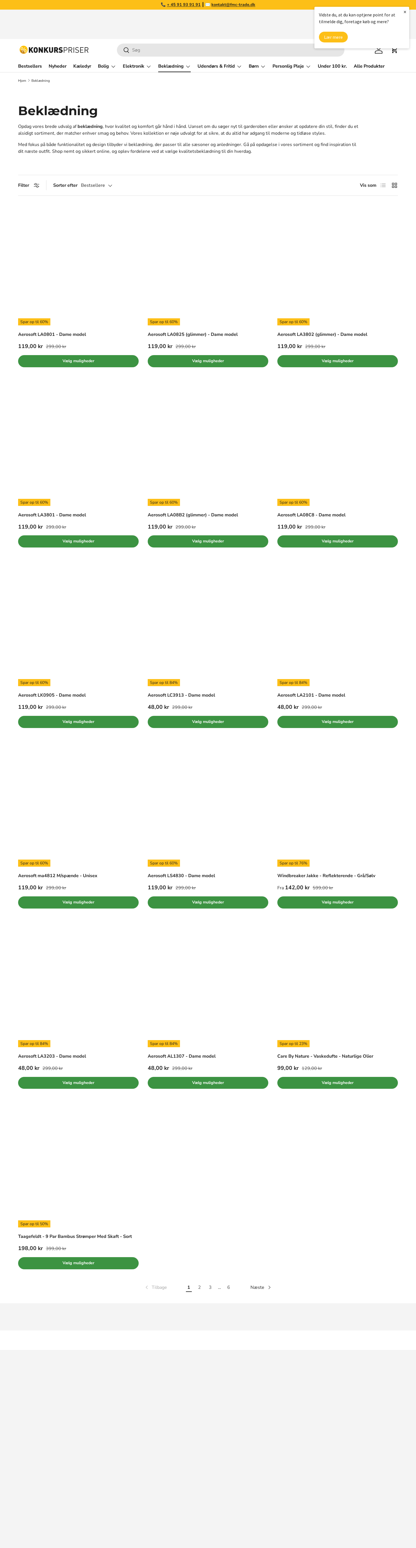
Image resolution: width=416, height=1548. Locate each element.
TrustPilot (221, 1407)
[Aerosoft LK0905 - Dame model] (78, 626)
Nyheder (58, 66)
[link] (155, 1287)
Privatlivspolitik (309, 1464)
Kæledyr (82, 66)
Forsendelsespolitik (313, 1475)
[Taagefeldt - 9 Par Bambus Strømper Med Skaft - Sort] (78, 1167)
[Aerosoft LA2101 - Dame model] (337, 626)
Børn (254, 66)
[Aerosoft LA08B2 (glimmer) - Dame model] (208, 445)
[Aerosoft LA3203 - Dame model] (78, 987)
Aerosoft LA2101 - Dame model (311, 695)
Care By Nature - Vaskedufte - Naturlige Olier (325, 1056)
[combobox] (230, 50)
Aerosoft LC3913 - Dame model (181, 695)
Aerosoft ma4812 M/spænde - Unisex (57, 876)
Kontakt (301, 1419)
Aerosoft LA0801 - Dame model (52, 334)
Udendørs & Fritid (216, 66)
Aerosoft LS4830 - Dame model (181, 876)
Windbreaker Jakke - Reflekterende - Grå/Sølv (326, 876)
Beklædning (171, 66)
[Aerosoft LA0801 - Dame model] (78, 265)
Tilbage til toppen (208, 1340)
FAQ (298, 1407)
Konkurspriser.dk (43, 1527)
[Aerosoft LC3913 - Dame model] (208, 626)
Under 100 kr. (332, 66)
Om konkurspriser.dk (314, 1396)
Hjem (22, 80)
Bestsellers (30, 66)
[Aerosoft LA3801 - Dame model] (78, 445)
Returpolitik (305, 1430)
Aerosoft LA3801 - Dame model (52, 515)
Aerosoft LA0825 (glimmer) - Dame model (193, 334)
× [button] (405, 11)
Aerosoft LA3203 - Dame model (52, 1056)
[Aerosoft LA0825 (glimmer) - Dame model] (208, 265)
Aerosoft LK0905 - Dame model (52, 695)
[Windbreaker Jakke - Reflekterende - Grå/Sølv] (337, 806)
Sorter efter (65, 185)
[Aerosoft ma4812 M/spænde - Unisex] (78, 806)
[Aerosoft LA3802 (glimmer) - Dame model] (337, 265)
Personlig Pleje (288, 66)
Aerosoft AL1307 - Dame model (182, 1056)
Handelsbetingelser (313, 1441)
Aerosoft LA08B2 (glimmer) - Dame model (193, 515)
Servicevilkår (306, 1453)
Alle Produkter (369, 66)
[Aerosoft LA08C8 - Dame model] (337, 445)
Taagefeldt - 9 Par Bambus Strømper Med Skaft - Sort (75, 1236)
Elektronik (133, 66)
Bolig (103, 66)
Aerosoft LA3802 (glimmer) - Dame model (322, 334)
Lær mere (333, 37)
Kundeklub (304, 1486)
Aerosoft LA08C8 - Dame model (311, 515)
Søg (297, 1385)
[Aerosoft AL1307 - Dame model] (208, 987)
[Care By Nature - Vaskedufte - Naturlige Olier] (337, 987)
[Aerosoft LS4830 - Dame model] (208, 806)
